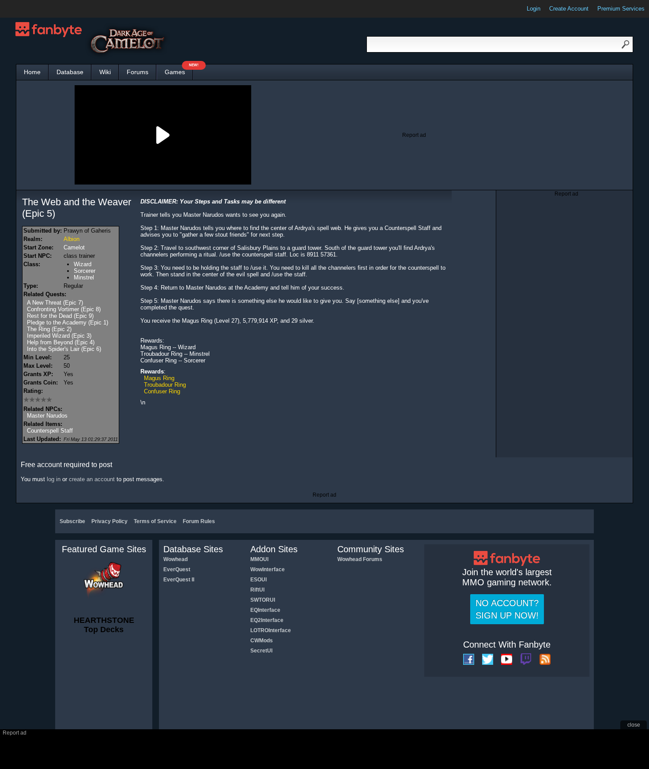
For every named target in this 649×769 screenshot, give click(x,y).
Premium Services (621, 8)
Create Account (569, 8)
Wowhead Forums (359, 559)
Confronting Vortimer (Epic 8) (64, 309)
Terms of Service (155, 521)
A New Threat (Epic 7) (55, 302)
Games (179, 69)
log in (53, 479)
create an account (92, 479)
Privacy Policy (109, 521)
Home (32, 71)
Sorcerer (84, 271)
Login (533, 8)
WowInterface (267, 569)
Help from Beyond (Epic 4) (60, 342)
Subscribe (72, 521)
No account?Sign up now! (507, 609)
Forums (137, 71)
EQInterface (265, 610)
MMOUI (259, 559)
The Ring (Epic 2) (49, 329)
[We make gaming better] (28, 9)
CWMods (261, 640)
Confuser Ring (162, 391)
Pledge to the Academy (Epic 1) (67, 322)
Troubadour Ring (165, 384)
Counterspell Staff (50, 430)
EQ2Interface (266, 620)
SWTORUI (262, 600)
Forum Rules (199, 521)
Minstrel (84, 277)
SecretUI (261, 651)
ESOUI (258, 580)
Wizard (82, 264)
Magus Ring (159, 378)
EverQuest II (178, 580)
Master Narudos (47, 415)
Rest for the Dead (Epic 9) (60, 316)
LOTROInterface (270, 630)
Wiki (105, 71)
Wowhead (175, 559)
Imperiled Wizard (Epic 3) (59, 335)
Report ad (414, 135)
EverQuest (176, 569)
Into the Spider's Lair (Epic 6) (64, 349)
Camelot (74, 247)
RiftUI (257, 590)
